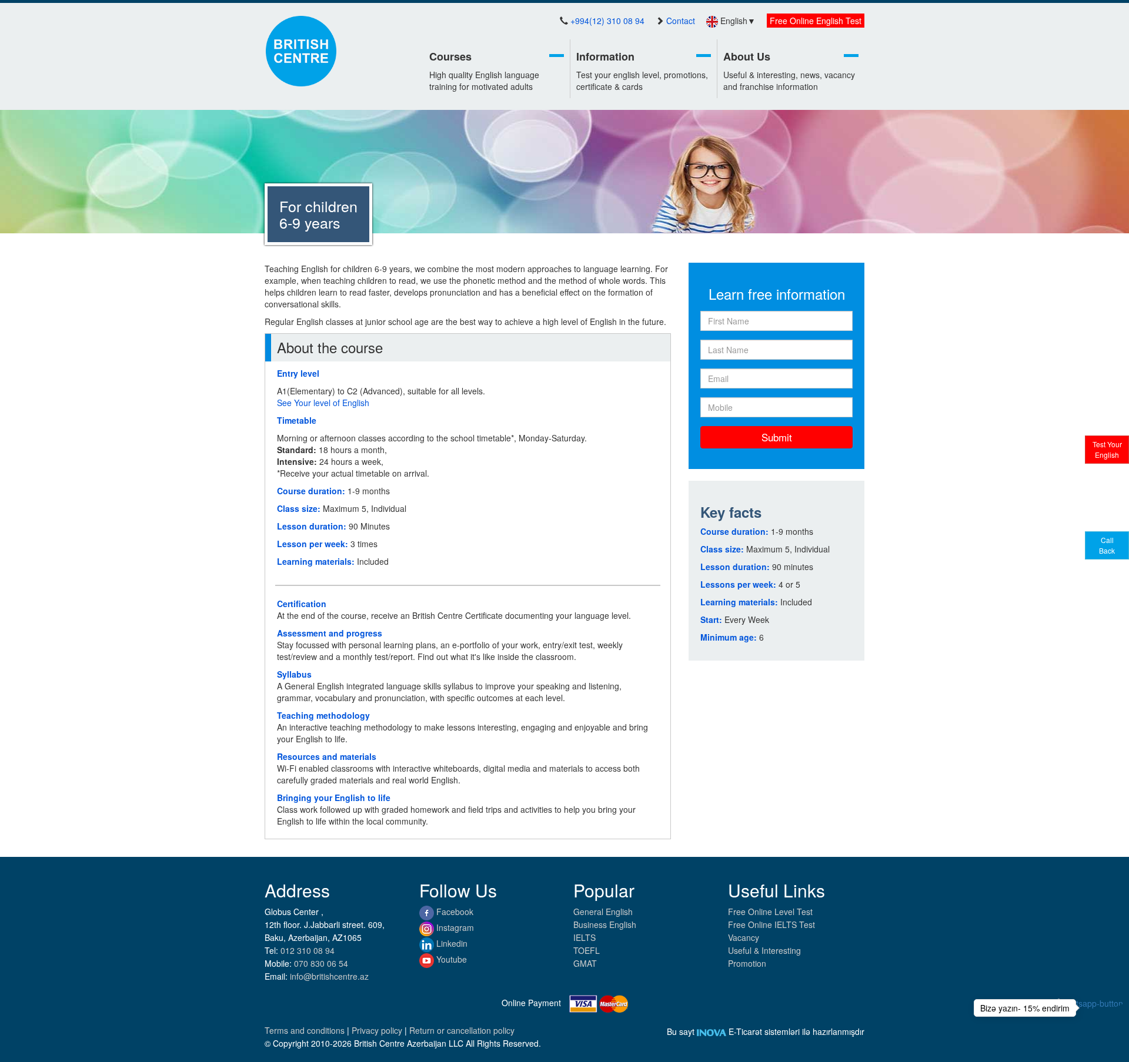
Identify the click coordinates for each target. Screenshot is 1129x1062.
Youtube (450, 959)
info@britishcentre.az (329, 976)
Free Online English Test (815, 20)
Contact (680, 20)
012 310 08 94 (307, 950)
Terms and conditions (306, 1030)
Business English (604, 924)
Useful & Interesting (764, 950)
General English (603, 911)
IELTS (584, 937)
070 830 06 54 (321, 963)
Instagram (454, 927)
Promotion (747, 963)
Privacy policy (378, 1030)
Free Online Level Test (770, 911)
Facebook (453, 911)
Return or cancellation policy (462, 1030)
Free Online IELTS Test (771, 924)
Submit (776, 437)
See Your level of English (323, 402)
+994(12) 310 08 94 (607, 20)
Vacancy (743, 937)
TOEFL (586, 950)
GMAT (585, 963)
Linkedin (450, 943)
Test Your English (1107, 449)
